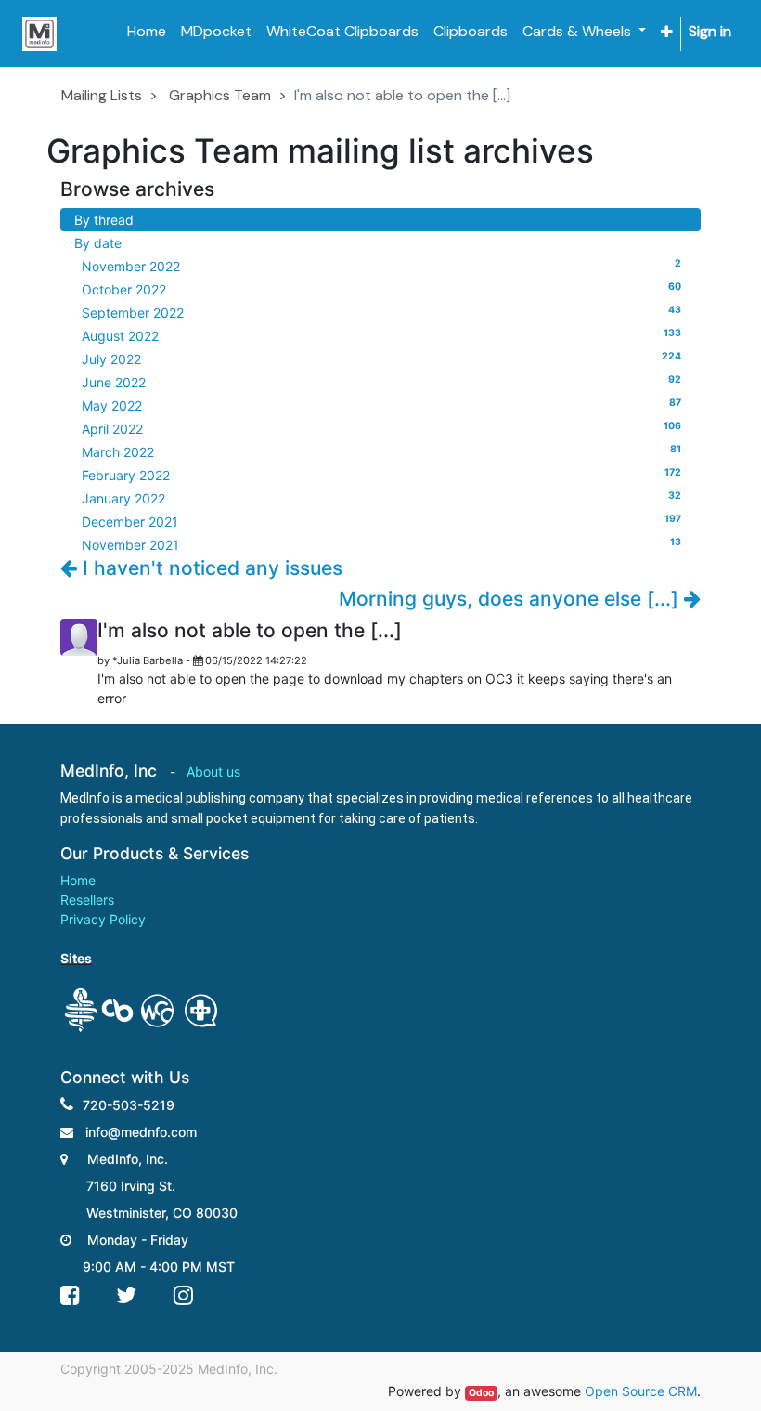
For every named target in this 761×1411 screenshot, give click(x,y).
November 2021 (381, 544)
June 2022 (381, 381)
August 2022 (381, 335)
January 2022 (381, 498)
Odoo (481, 1393)
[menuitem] (147, 31)
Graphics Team (220, 95)
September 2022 (381, 312)
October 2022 (381, 289)
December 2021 (381, 521)
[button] (666, 32)
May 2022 (381, 405)
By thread (104, 220)
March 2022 (381, 451)
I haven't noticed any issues (209, 568)
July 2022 (381, 358)
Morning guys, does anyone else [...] (511, 598)
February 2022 (381, 474)
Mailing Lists (101, 95)
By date (98, 243)
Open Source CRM (641, 1391)
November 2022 (381, 265)
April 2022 (381, 428)
